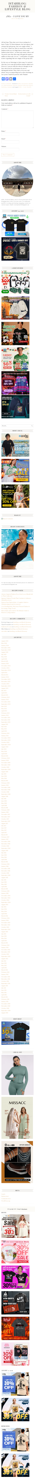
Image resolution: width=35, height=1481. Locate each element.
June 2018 (4, 801)
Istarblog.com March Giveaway (22, 622)
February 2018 (5, 810)
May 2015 (4, 884)
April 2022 (4, 711)
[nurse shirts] (15, 1365)
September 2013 (5, 929)
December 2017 (5, 814)
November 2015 (5, 871)
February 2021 (5, 733)
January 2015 (4, 893)
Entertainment (8, 85)
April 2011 (4, 995)
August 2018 (4, 796)
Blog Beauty (24, 1209)
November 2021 (5, 720)
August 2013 (4, 931)
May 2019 (4, 778)
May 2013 (4, 938)
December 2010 (5, 1003)
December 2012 (5, 949)
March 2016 (4, 862)
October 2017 (5, 819)
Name (3, 131)
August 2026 (4, 641)
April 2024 (4, 672)
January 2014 (5, 920)
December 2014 (5, 895)
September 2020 (6, 744)
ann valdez (4, 631)
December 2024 (5, 665)
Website (3, 146)
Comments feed (5, 1198)
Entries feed (4, 1196)
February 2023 (5, 697)
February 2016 (5, 864)
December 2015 (5, 868)
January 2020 (5, 760)
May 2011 (3, 992)
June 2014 (4, 909)
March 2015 (4, 889)
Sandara (9, 87)
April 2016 (4, 859)
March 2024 (4, 675)
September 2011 (5, 983)
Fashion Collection (23, 85)
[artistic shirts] (15, 260)
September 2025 (6, 650)
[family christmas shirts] (15, 293)
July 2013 (3, 934)
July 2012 (3, 961)
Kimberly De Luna (6, 626)
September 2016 (5, 848)
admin (22, 18)
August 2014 (4, 904)
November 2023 (5, 681)
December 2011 (5, 977)
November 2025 (5, 647)
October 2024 (5, 668)
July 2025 (3, 654)
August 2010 (4, 1013)
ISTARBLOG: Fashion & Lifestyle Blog (17, 6)
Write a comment (6, 83)
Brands (31, 83)
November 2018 (5, 789)
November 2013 (5, 925)
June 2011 (3, 990)
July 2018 (3, 798)
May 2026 (4, 643)
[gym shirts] (15, 1314)
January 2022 (5, 715)
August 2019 (4, 771)
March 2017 (4, 835)
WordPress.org (5, 1201)
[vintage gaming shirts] (15, 1339)
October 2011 (5, 981)
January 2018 (4, 812)
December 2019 (5, 762)
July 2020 (3, 749)
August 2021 (4, 724)
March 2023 (4, 695)
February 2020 (5, 758)
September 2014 (5, 902)
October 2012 (5, 954)
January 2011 (4, 1001)
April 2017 (4, 832)
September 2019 (5, 769)
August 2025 (4, 652)
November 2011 (5, 979)
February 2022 (5, 713)
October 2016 (5, 846)
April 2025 (4, 659)
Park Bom (4, 87)
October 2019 (5, 767)
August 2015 (4, 877)
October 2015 (5, 873)
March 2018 (4, 807)
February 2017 (5, 837)
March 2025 (4, 661)
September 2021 (5, 722)
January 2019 (5, 785)
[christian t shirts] (15, 319)
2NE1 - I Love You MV (25, 87)
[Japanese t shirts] (15, 344)
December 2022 (5, 702)
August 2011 (4, 985)
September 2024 (6, 670)
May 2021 (4, 729)
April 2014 (4, 913)
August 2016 (4, 850)
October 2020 (5, 742)
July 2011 (3, 988)
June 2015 (4, 882)
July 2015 (3, 880)
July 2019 (3, 774)
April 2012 (4, 967)
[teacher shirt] (15, 1263)
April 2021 (4, 731)
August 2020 (4, 747)
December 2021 (5, 717)
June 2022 (4, 706)
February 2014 (5, 918)
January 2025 (5, 663)
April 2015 (4, 886)
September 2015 (5, 875)
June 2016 (4, 855)
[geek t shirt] (15, 236)
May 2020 (4, 751)
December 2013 (5, 922)
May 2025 (4, 657)
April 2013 (4, 940)
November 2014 (5, 898)
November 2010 (5, 1006)
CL (2, 85)
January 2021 (4, 735)
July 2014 (3, 907)
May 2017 (4, 830)
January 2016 (5, 866)
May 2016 (4, 857)
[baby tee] (15, 1288)
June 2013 (4, 936)
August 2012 (4, 958)
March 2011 (4, 997)
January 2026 (5, 645)
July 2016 (3, 853)
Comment (4, 109)
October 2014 (5, 900)
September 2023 (6, 686)
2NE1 (19, 83)
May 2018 (4, 803)
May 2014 (4, 911)
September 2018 (5, 794)
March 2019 (4, 780)
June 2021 (4, 726)
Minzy (31, 85)
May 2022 (4, 708)
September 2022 (6, 704)
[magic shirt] (15, 394)
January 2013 (4, 947)
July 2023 (3, 690)
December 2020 (5, 738)
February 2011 (5, 999)
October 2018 (5, 792)
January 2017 (4, 839)
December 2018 (5, 787)
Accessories (24, 83)
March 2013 (4, 943)
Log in (3, 1194)
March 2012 (4, 970)
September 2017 (5, 821)
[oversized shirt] (15, 1237)
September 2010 (5, 1010)
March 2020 (4, 756)
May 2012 (4, 965)
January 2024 (5, 677)
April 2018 (4, 805)
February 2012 (5, 972)
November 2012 (5, 952)
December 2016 (5, 841)
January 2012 (4, 974)
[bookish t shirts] (15, 507)
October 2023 (5, 683)
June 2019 (4, 776)
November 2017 (5, 817)
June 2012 (4, 963)
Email (3, 139)
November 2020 (5, 740)
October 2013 (5, 927)
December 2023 (5, 679)
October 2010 (5, 1008)
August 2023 (4, 688)
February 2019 (5, 783)
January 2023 (5, 699)
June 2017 (4, 828)
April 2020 (4, 753)
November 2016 (5, 843)
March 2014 (4, 916)
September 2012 (5, 956)
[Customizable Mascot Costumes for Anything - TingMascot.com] (7, 518)
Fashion (15, 85)
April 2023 (4, 693)
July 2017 (3, 825)
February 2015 (5, 891)
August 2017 (4, 823)
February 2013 (5, 945)
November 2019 (5, 765)
